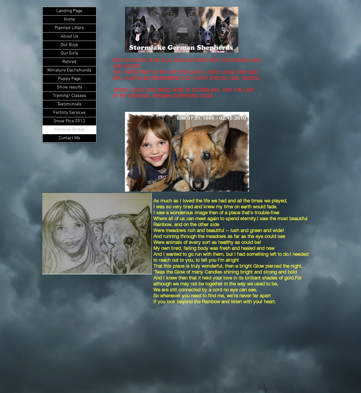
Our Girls (69, 53)
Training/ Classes (69, 96)
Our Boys (69, 45)
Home (69, 19)
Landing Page (69, 11)
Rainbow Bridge (69, 130)
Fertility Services (69, 113)
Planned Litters (69, 28)
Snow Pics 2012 (69, 121)
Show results (69, 87)
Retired (69, 62)
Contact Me (69, 138)
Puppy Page (69, 79)
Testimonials (69, 104)
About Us (69, 36)
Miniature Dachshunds (69, 70)
